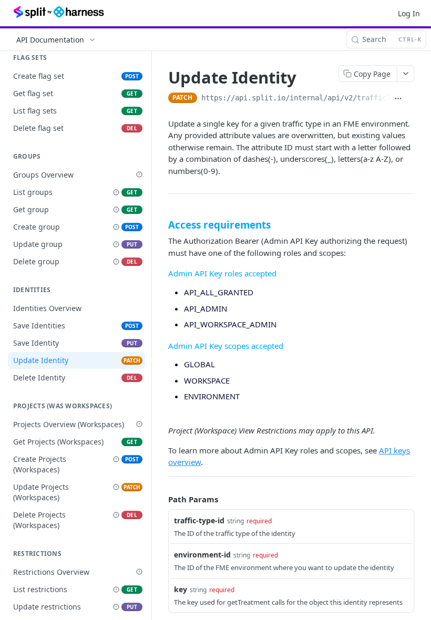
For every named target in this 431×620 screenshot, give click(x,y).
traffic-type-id (199, 520)
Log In (409, 13)
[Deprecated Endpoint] (116, 192)
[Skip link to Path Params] (161, 499)
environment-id (202, 555)
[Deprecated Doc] (139, 174)
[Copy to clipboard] (410, 98)
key (180, 589)
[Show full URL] (398, 98)
